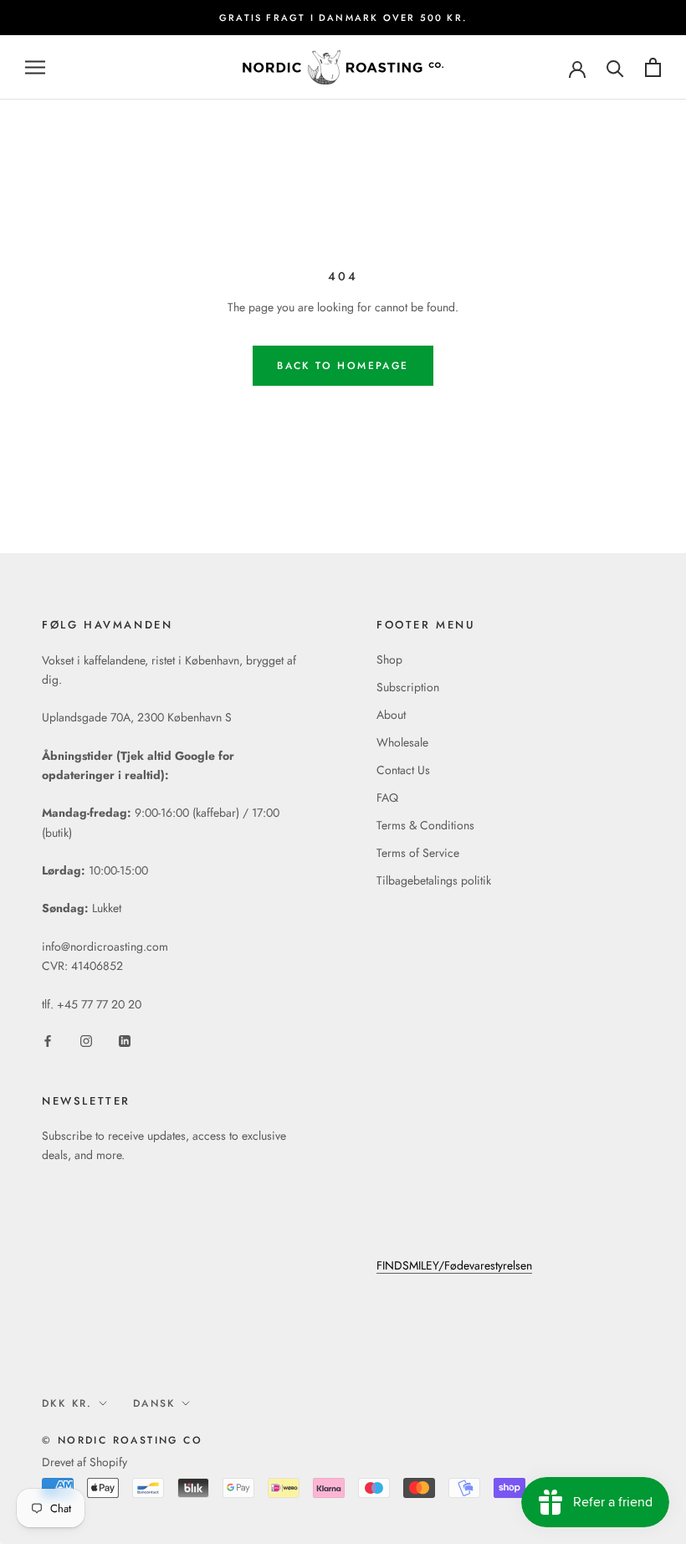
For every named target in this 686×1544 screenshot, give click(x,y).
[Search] (615, 67)
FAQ (387, 797)
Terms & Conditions (425, 825)
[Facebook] (48, 1040)
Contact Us (403, 770)
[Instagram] (86, 1040)
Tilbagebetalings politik (433, 880)
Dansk (154, 1403)
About (391, 714)
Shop (389, 659)
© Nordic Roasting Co (122, 1440)
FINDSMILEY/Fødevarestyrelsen (454, 1265)
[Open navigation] (35, 67)
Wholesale (402, 742)
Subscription (407, 687)
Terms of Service (417, 852)
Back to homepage (342, 365)
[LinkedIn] (125, 1040)
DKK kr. (67, 1403)
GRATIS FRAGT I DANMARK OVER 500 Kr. (343, 17)
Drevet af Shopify (84, 1462)
